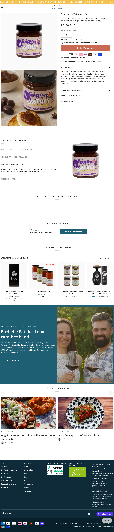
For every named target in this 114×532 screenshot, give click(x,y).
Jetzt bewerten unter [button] (56, 463)
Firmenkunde (28, 484)
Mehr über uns (13, 361)
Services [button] (27, 463)
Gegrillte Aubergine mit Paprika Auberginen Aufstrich (28, 437)
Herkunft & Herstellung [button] (14, 157)
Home (26, 466)
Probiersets (5, 487)
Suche (26, 477)
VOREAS (61, 523)
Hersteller (68, 101)
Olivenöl (4, 466)
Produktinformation (72, 90)
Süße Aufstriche (7, 480)
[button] (102, 462)
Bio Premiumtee (6, 477)
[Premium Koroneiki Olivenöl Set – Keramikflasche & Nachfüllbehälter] (100, 275)
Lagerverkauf (28, 470)
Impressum (87, 527)
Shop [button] (3, 463)
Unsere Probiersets (14, 258)
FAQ (25, 480)
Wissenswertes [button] (8, 172)
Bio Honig (4, 473)
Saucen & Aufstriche (8, 484)
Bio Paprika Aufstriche (9, 470)
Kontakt (26, 487)
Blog (25, 473)
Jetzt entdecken (106, 258)
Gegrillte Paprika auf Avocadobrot (78, 435)
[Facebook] (89, 514)
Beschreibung (67, 68)
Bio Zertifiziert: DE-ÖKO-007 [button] (78, 464)
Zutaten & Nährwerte (72, 96)
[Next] (111, 393)
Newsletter (28, 491)
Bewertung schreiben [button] (73, 231)
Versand (74, 30)
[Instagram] (93, 514)
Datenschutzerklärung (79, 523)
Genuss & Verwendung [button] (12, 164)
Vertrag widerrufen (100, 523)
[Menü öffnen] (4, 7)
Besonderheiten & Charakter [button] (16, 149)
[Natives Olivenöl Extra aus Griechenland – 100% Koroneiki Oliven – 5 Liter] (14, 275)
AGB (111, 523)
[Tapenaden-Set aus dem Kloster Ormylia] (71, 275)
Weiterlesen (65, 83)
